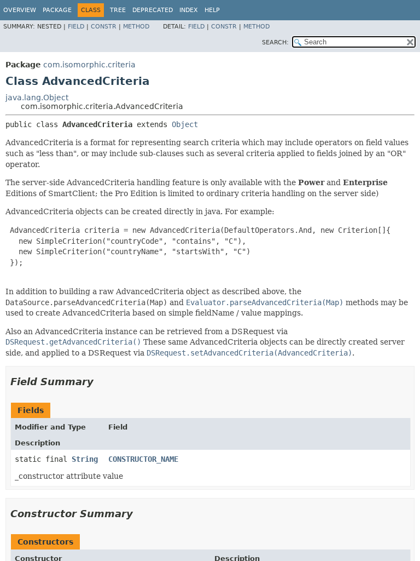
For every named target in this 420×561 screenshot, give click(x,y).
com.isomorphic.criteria (89, 64)
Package (57, 10)
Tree (118, 10)
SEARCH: (275, 42)
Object (185, 124)
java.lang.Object (36, 97)
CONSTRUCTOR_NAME (143, 459)
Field (76, 26)
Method (136, 26)
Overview (19, 10)
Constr (103, 26)
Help (212, 10)
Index (188, 10)
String (85, 459)
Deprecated (152, 10)
